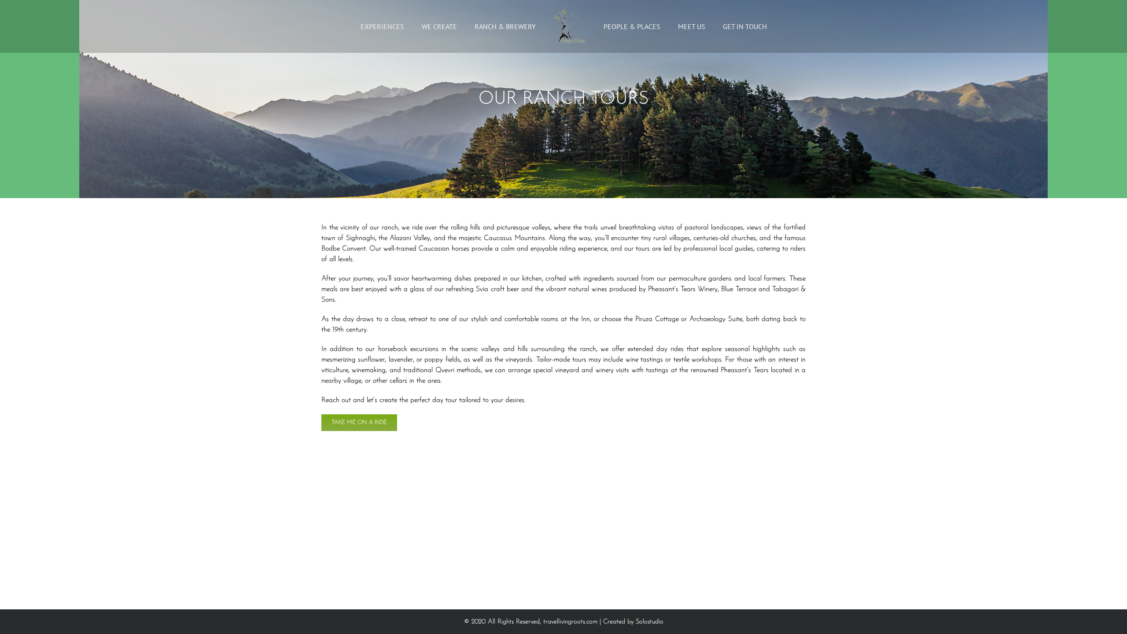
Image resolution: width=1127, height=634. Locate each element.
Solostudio (649, 622)
